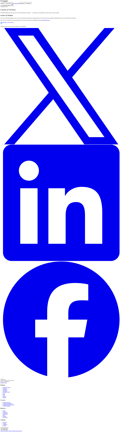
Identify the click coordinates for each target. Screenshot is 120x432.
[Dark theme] (7, 429)
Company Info (19, 430)
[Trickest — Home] (4, 24)
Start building (7, 5)
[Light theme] (1, 429)
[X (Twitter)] (61, 144)
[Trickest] (4, 1)
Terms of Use (3, 430)
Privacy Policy (9, 430)
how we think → (11, 22)
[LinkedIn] (61, 260)
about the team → (4, 22)
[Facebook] (61, 377)
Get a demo (2, 5)
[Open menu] (12, 5)
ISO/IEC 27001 (3, 382)
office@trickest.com (46, 20)
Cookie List (14, 430)
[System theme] (4, 429)
